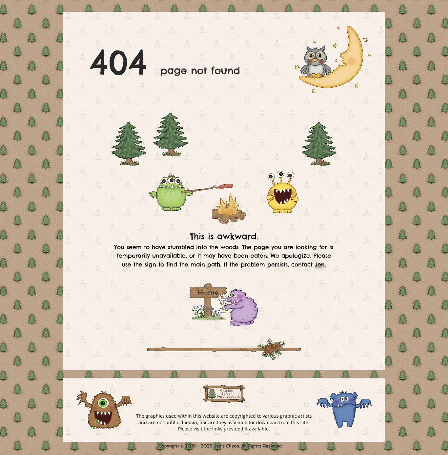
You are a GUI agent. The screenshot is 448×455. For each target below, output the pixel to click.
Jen (320, 264)
